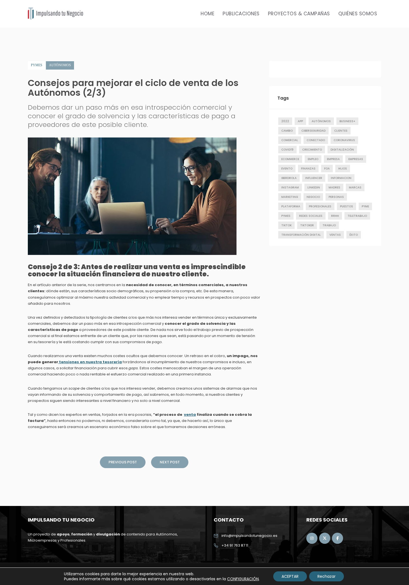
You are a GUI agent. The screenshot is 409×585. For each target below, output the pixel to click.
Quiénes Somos (357, 13)
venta (190, 414)
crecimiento (312, 149)
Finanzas (308, 168)
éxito (353, 235)
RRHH (335, 216)
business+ (347, 121)
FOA (327, 168)
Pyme (365, 206)
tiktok (286, 225)
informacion (341, 178)
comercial (289, 140)
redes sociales (310, 216)
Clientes (341, 130)
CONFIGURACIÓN (243, 578)
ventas (335, 235)
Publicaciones (241, 13)
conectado (316, 140)
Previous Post (123, 462)
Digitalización (342, 149)
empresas (355, 159)
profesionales (320, 206)
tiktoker (307, 225)
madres (334, 187)
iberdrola (289, 178)
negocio (313, 197)
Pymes (36, 65)
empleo (313, 159)
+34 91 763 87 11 (234, 545)
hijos (342, 168)
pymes (285, 216)
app (300, 121)
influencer (313, 178)
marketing (289, 197)
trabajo (329, 225)
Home (207, 13)
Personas (336, 197)
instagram (290, 187)
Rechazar (326, 576)
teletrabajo (357, 216)
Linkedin (313, 187)
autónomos (321, 121)
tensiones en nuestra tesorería (90, 362)
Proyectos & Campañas (299, 13)
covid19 (287, 149)
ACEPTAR (290, 576)
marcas (355, 187)
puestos (346, 206)
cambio (287, 130)
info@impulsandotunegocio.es (249, 535)
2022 (285, 121)
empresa (333, 159)
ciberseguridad (313, 130)
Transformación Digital (301, 235)
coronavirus (344, 140)
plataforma (290, 206)
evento (286, 168)
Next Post (170, 462)
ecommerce (290, 159)
